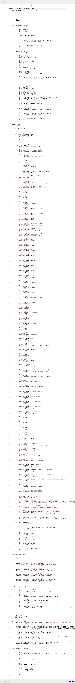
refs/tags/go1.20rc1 (18, 5)
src (26, 5)
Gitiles (7, 681)
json (73, 681)
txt (70, 681)
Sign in (72, 1)
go (9, 5)
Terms (13, 681)
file (33, 8)
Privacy (10, 681)
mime (29, 5)
